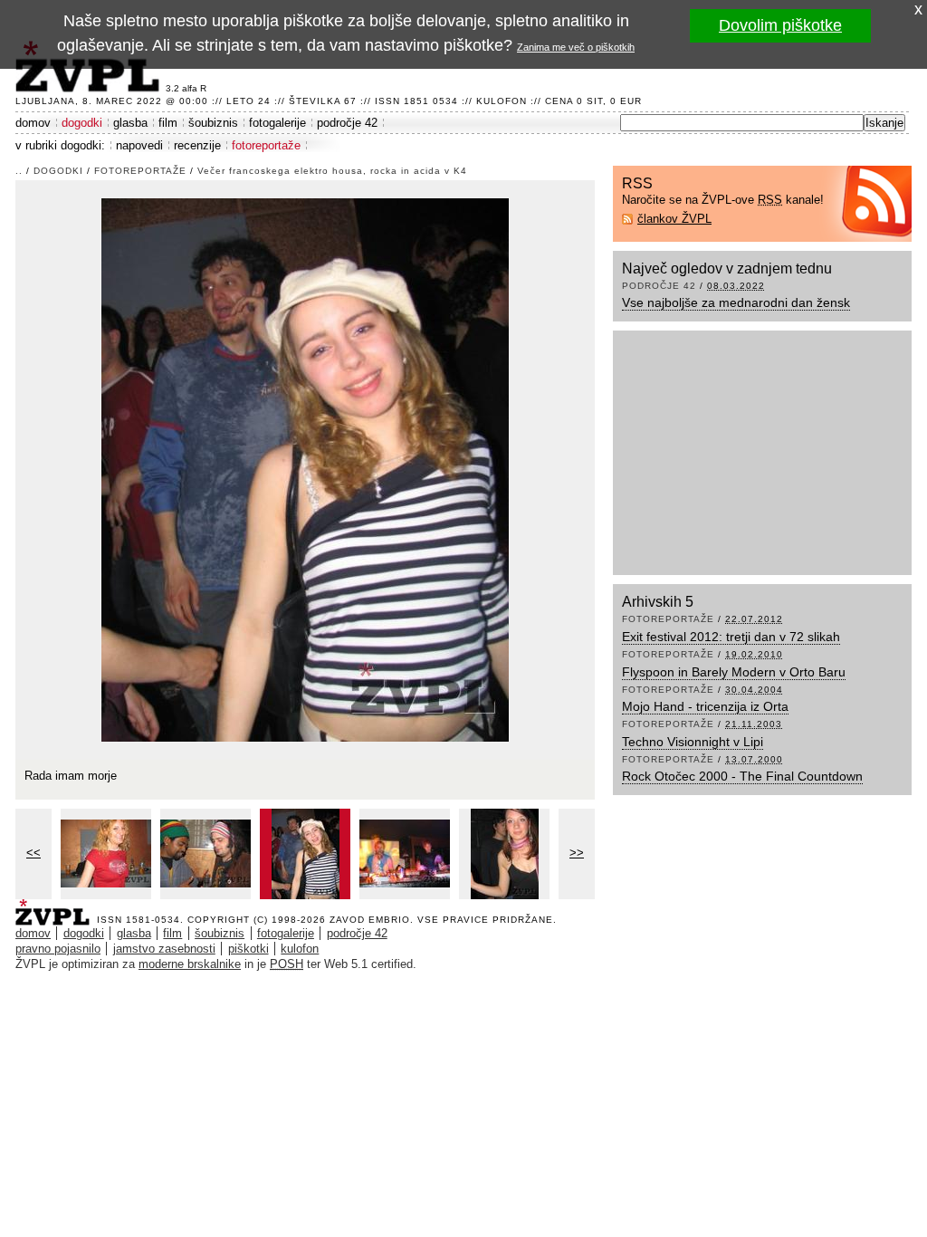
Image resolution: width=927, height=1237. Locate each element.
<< (33, 852)
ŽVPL (56, 907)
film (167, 122)
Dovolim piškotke (780, 25)
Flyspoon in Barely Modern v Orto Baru (734, 672)
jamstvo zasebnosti (164, 948)
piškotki (248, 948)
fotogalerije (277, 122)
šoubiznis (213, 122)
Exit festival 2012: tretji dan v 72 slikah (731, 636)
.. (19, 171)
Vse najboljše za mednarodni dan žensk (736, 302)
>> (576, 852)
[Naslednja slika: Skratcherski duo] (305, 468)
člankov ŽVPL (674, 218)
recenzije (197, 145)
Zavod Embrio (370, 920)
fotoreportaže (266, 145)
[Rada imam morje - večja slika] (305, 854)
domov (33, 122)
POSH (286, 964)
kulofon (300, 948)
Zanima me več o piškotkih (576, 47)
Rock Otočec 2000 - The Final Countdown (742, 776)
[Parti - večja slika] (205, 854)
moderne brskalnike (190, 964)
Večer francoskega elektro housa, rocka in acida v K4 (332, 171)
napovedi (139, 145)
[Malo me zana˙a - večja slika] (504, 854)
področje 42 (347, 122)
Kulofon (501, 101)
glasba (130, 122)
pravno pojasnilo (57, 948)
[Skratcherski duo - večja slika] (404, 854)
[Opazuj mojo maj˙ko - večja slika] (106, 854)
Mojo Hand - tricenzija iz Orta (705, 706)
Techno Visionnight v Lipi (692, 741)
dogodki (82, 122)
